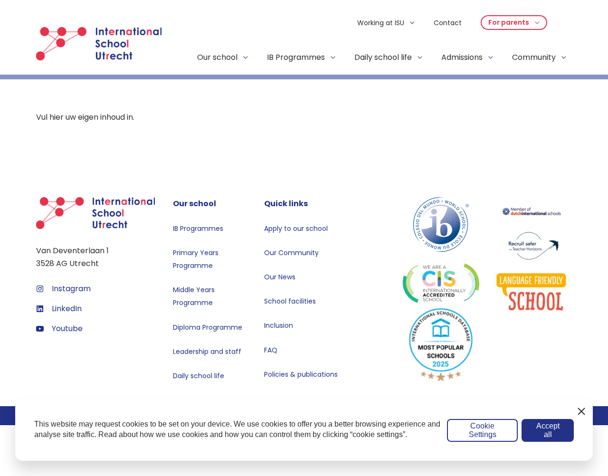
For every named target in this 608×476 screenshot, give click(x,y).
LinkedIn (67, 308)
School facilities (290, 301)
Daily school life (198, 376)
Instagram (71, 288)
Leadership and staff (207, 351)
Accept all (548, 430)
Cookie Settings (482, 430)
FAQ (270, 350)
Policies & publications (301, 374)
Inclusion (278, 325)
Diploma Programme (207, 327)
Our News (279, 277)
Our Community (291, 252)
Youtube (67, 328)
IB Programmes (198, 228)
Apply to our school (296, 228)
